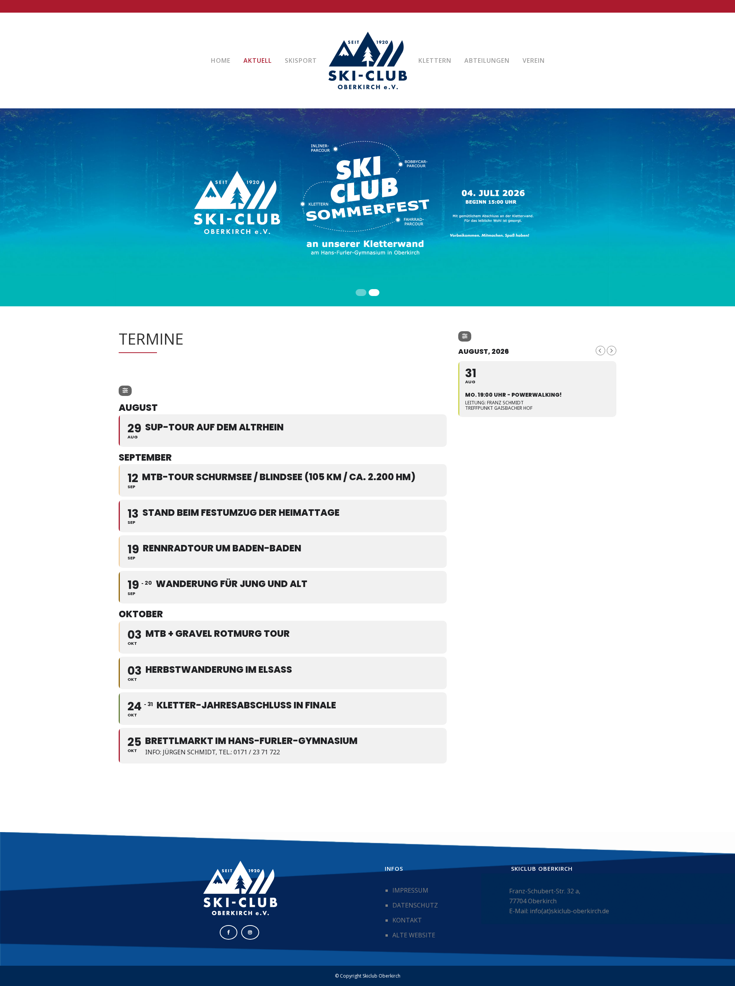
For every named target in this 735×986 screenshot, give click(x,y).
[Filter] (125, 391)
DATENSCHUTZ (415, 905)
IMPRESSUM (410, 890)
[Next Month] (611, 350)
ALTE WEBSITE (413, 935)
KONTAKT (407, 920)
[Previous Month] (600, 350)
